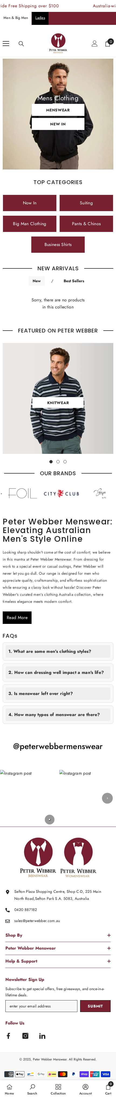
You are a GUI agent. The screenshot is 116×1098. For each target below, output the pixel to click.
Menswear (58, 110)
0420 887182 (25, 909)
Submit (95, 1006)
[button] (28, 798)
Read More (17, 617)
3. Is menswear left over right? (40, 693)
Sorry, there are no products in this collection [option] (58, 303)
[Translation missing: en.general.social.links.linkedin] (42, 1035)
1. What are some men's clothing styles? (49, 651)
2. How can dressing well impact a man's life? (56, 672)
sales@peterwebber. (31, 920)
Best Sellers (74, 281)
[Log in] (95, 43)
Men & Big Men (16, 17)
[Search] (21, 44)
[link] (32, 1089)
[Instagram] (25, 1035)
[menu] (6, 43)
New (37, 281)
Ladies (40, 17)
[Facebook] (8, 1035)
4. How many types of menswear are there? (54, 714)
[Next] (107, 798)
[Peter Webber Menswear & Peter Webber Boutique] (51, 494)
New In (58, 124)
